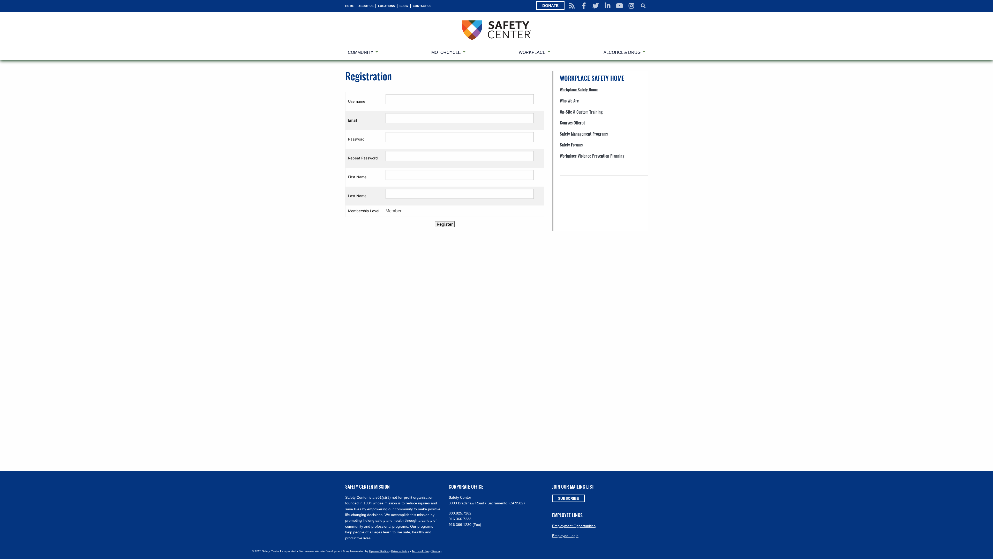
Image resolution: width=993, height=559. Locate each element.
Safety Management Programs (584, 134)
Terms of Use (420, 551)
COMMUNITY (360, 52)
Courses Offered (572, 123)
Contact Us (422, 6)
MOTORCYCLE (446, 52)
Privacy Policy (400, 551)
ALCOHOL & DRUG (622, 52)
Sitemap (436, 551)
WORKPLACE (532, 52)
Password (356, 139)
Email (352, 120)
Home (349, 6)
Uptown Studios (379, 551)
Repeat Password (363, 158)
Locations (386, 6)
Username (356, 101)
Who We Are (569, 101)
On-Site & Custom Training (581, 112)
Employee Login (565, 536)
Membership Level (363, 211)
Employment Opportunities (574, 526)
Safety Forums (571, 145)
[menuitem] (349, 6)
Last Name (357, 196)
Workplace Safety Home (579, 89)
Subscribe (568, 498)
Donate (550, 5)
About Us (365, 6)
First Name (357, 177)
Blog (404, 6)
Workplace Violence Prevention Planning (592, 156)
